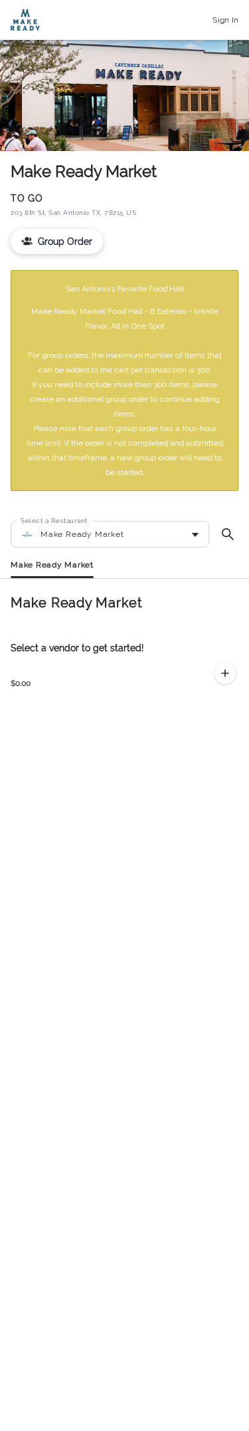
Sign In (225, 20)
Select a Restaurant (54, 520)
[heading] (124, 603)
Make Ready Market (52, 564)
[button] (225, 673)
